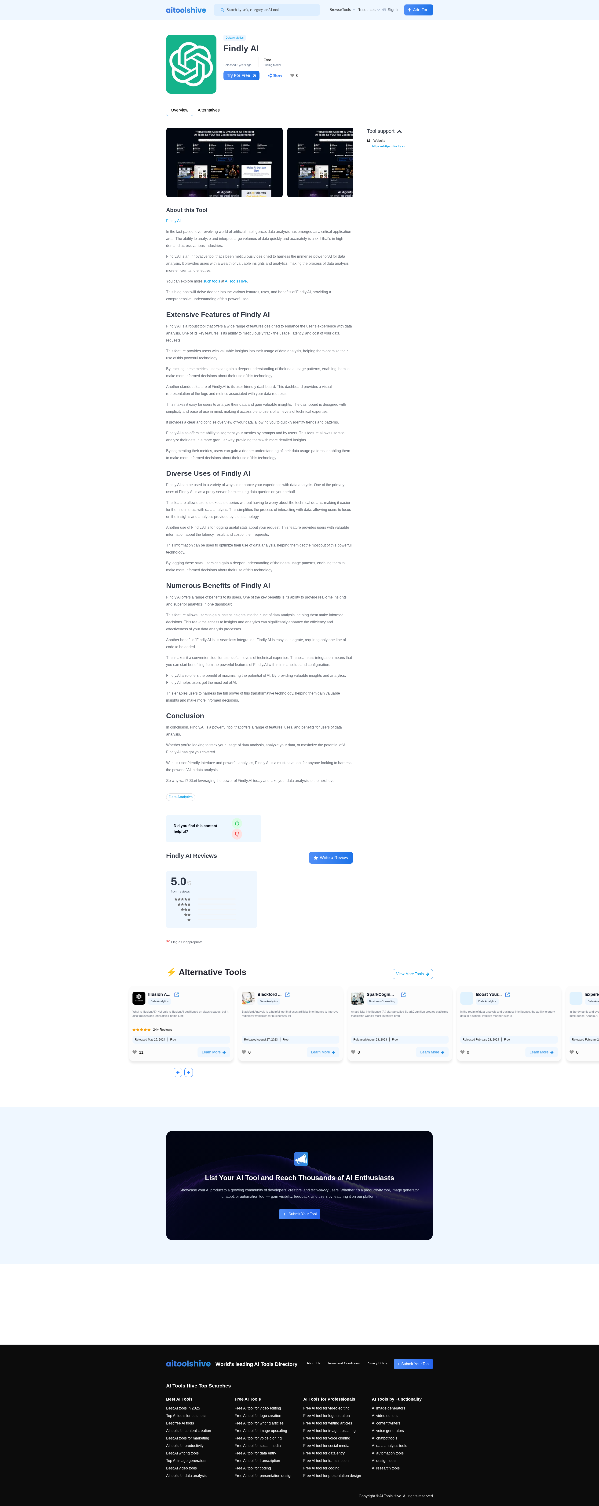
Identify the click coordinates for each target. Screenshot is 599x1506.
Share (277, 75)
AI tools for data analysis (186, 1476)
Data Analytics (235, 37)
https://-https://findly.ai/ (388, 146)
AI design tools (384, 1461)
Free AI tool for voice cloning (258, 1438)
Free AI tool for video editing (258, 1408)
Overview (179, 110)
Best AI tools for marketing (187, 1438)
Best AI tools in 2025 (183, 1408)
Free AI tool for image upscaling (261, 1431)
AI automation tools (388, 1453)
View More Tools (410, 974)
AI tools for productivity (185, 1446)
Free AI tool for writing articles (259, 1423)
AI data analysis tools (389, 1446)
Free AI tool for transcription (257, 1461)
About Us (313, 1363)
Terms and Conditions (343, 1363)
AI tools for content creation (188, 1431)
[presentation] (178, 1072)
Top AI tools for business (186, 1416)
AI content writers (386, 1423)
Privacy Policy (377, 1363)
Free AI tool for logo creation (258, 1416)
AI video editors (385, 1416)
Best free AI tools (180, 1423)
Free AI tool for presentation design (263, 1476)
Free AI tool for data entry (255, 1453)
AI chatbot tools (384, 1438)
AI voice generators (388, 1431)
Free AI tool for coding (253, 1468)
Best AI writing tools (182, 1453)
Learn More (146, 1052)
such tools (211, 281)
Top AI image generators (186, 1461)
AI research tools (386, 1468)
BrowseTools (340, 10)
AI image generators (388, 1408)
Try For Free (238, 75)
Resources (367, 10)
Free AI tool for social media (258, 1446)
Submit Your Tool (303, 1214)
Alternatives (209, 110)
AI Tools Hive (236, 281)
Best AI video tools (181, 1468)
